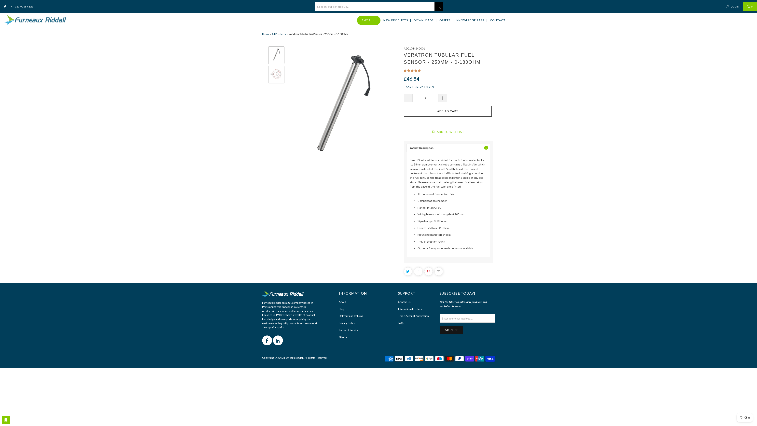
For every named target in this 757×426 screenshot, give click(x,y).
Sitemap (343, 337)
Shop (366, 20)
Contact (497, 20)
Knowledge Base (470, 20)
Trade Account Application (413, 316)
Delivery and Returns (351, 316)
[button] (412, 70)
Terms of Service (348, 330)
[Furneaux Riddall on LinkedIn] (10, 6)
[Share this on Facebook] (418, 271)
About (342, 302)
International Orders (410, 309)
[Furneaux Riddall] (35, 20)
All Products (279, 34)
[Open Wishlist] (6, 420)
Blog (341, 309)
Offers (445, 20)
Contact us (404, 302)
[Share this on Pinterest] (428, 271)
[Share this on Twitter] (408, 271)
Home (265, 34)
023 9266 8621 (24, 6)
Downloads (424, 20)
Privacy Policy (347, 323)
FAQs (401, 323)
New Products (395, 20)
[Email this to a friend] (438, 271)
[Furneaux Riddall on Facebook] (4, 6)
